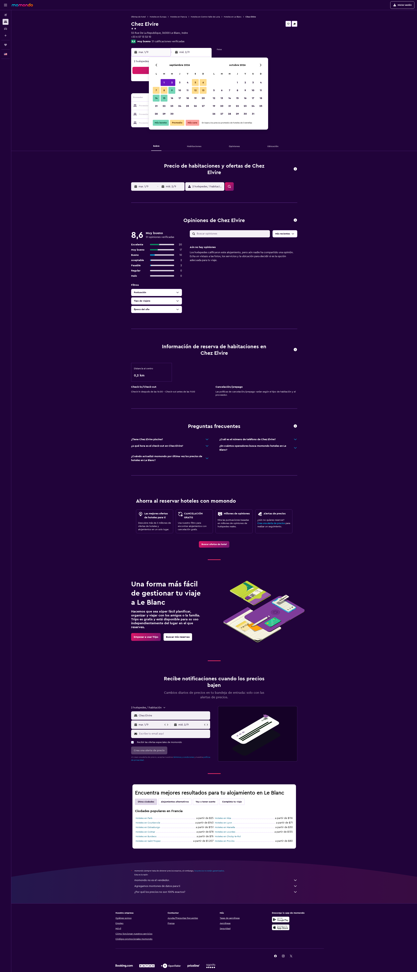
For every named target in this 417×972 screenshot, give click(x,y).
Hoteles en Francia (178, 17)
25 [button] (187, 106)
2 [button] (172, 82)
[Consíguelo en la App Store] (280, 927)
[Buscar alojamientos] (5, 22)
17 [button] (180, 98)
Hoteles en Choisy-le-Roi (228, 836)
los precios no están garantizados (209, 871)
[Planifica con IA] (5, 35)
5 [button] (195, 82)
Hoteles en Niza (223, 818)
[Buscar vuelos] (5, 15)
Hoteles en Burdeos (146, 836)
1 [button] (164, 82)
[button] (5, 5)
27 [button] (203, 106)
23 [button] (171, 106)
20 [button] (203, 98)
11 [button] (187, 90)
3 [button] (179, 82)
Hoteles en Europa (158, 17)
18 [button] (187, 98)
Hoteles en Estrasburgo (148, 827)
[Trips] (5, 45)
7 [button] (156, 90)
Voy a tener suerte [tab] (205, 802)
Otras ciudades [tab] (146, 802)
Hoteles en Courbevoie (148, 823)
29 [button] (164, 113)
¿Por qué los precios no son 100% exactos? (159, 892)
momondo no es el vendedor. (152, 880)
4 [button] (187, 82)
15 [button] (164, 98)
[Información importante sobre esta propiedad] (295, 350)
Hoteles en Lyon (223, 823)
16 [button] (172, 98)
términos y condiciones (183, 757)
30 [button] (171, 113)
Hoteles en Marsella (225, 827)
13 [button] (203, 90)
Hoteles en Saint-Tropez (148, 841)
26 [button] (195, 106)
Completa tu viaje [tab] (232, 802)
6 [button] (203, 82)
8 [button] (164, 90)
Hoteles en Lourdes (225, 832)
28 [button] (156, 113)
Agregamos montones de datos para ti (157, 886)
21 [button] (156, 106)
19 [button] (195, 98)
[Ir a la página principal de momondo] (22, 5)
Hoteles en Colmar (145, 832)
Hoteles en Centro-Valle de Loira (205, 17)
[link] (214, 544)
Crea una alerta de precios (271, 523)
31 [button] (253, 113)
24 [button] (179, 106)
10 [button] (179, 90)
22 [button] (164, 106)
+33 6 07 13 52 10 (141, 37)
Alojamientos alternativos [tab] (175, 802)
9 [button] (172, 90)
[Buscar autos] (5, 28)
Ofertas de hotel (138, 17)
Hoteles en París (144, 818)
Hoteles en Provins (224, 841)
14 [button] (156, 98)
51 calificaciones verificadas (168, 41)
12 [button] (195, 90)
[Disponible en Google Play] (280, 919)
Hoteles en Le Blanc (233, 17)
